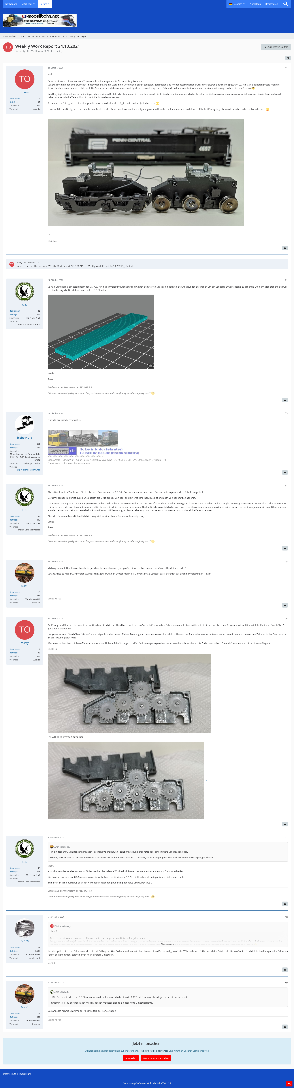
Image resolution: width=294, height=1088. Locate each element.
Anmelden (255, 3)
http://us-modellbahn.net (28, 469)
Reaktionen (14, 98)
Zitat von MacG (62, 846)
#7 (286, 837)
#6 (286, 618)
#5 (286, 561)
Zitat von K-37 (61, 991)
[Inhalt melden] (285, 248)
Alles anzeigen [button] (167, 944)
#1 (286, 67)
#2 (286, 280)
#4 (286, 485)
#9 (286, 982)
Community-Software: (147, 1083)
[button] (237, 4)
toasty (22, 50)
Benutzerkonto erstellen (156, 1058)
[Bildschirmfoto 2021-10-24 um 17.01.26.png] (101, 331)
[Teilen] (288, 58)
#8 (286, 916)
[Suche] (285, 4)
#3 (286, 413)
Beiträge (13, 102)
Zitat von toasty (62, 926)
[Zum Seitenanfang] (289, 1083)
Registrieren (271, 3)
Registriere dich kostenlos (154, 1050)
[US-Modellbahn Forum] (147, 20)
